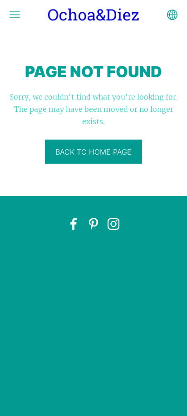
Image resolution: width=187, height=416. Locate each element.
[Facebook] (73, 224)
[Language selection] (172, 14)
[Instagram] (113, 224)
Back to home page (93, 151)
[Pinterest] (93, 224)
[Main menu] (14, 14)
